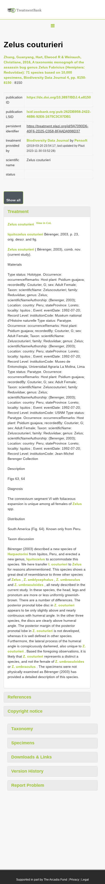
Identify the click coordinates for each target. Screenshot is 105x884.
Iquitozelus (35, 559)
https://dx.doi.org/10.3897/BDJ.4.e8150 (59, 97)
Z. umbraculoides (28, 585)
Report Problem (27, 785)
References (19, 697)
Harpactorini (18, 554)
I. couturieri (57, 564)
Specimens (22, 742)
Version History (27, 771)
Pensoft (80, 140)
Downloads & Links (31, 757)
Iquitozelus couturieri (25, 234)
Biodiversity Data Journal (48, 140)
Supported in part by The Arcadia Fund (41, 879)
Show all (13, 200)
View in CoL (44, 223)
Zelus (77, 504)
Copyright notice (25, 711)
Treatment (18, 211)
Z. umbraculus (68, 580)
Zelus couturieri (21, 224)
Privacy (74, 879)
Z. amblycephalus (38, 580)
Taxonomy (22, 728)
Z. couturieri (64, 605)
